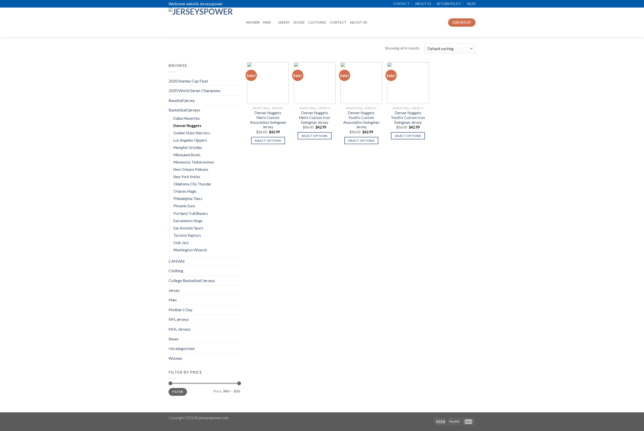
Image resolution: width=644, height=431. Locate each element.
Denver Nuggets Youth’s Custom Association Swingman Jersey (361, 120)
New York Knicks (186, 177)
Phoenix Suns (184, 206)
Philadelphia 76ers (188, 199)
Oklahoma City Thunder (192, 184)
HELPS (471, 4)
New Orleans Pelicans (190, 169)
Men (267, 22)
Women (253, 22)
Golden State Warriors (191, 133)
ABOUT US (423, 4)
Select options (268, 140)
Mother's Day (180, 309)
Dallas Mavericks (186, 118)
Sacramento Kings (188, 221)
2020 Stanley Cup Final (188, 81)
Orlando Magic (185, 191)
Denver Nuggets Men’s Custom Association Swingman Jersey (268, 120)
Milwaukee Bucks (186, 155)
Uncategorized (181, 348)
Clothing (317, 22)
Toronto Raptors (187, 235)
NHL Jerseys (180, 329)
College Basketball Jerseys (192, 280)
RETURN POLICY (449, 4)
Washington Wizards (190, 250)
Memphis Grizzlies (187, 147)
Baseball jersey (182, 100)
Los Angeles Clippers (190, 140)
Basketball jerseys (184, 109)
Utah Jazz (181, 243)
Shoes (299, 22)
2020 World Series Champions (195, 90)
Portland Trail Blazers (190, 213)
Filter (177, 392)
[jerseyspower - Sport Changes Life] (203, 22)
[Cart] (437, 22)
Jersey (284, 22)
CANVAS (177, 261)
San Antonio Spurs (188, 228)
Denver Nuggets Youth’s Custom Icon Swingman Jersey (408, 117)
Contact (338, 22)
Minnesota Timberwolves (193, 162)
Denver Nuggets (187, 126)
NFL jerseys (179, 319)
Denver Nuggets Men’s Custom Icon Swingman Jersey (314, 117)
